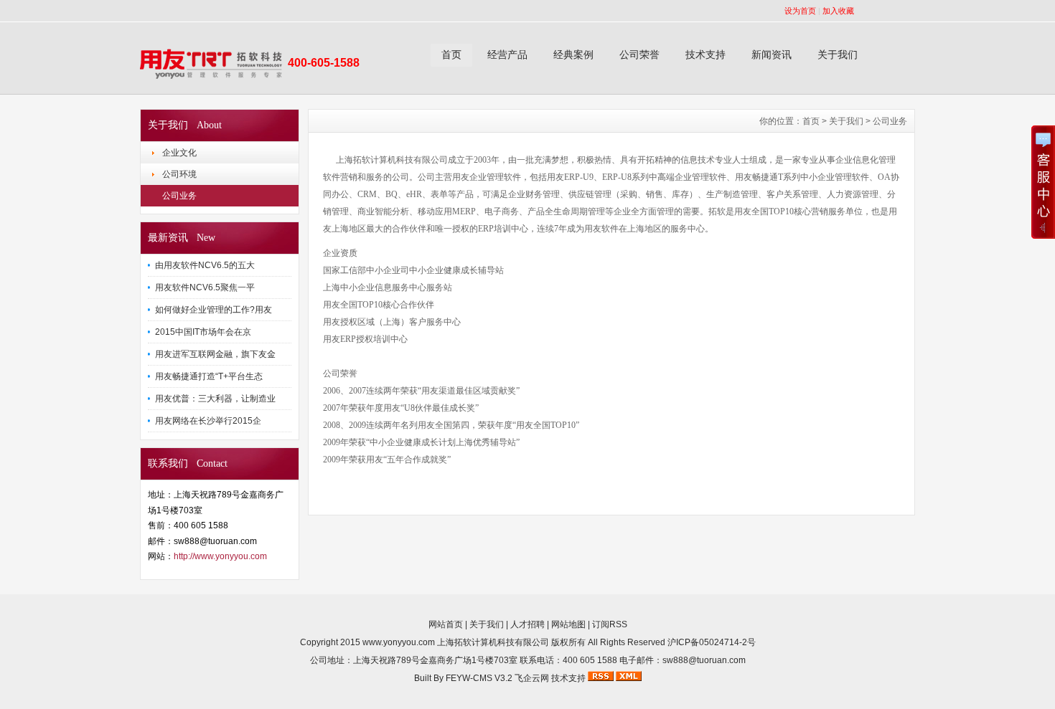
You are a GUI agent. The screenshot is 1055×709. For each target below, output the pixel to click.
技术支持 (705, 54)
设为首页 (800, 10)
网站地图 (568, 624)
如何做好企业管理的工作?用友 (213, 310)
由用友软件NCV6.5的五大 (205, 265)
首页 (451, 54)
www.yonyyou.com (398, 642)
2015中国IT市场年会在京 (203, 332)
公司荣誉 (639, 54)
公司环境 (179, 174)
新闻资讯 (771, 54)
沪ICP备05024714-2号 (711, 642)
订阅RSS (609, 624)
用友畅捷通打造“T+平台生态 (209, 376)
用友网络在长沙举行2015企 (208, 421)
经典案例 (573, 54)
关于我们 (837, 54)
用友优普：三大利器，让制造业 (215, 399)
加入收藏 (838, 10)
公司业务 (179, 196)
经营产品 (507, 54)
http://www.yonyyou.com (220, 556)
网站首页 (445, 624)
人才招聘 (527, 624)
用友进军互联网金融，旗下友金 (215, 354)
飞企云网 (532, 678)
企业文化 (179, 153)
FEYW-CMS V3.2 (479, 678)
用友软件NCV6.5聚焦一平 (205, 287)
